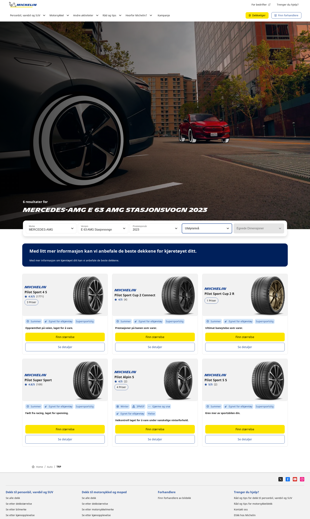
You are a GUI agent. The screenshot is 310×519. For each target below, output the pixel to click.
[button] (72, 228)
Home (39, 466)
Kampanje (164, 15)
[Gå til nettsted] (23, 4)
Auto (50, 466)
